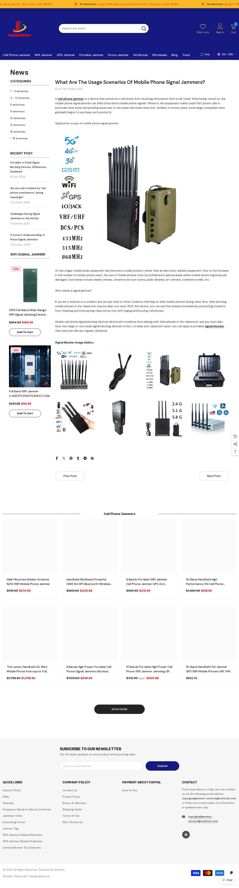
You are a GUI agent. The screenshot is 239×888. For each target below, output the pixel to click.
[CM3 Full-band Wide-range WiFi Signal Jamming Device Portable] (30, 285)
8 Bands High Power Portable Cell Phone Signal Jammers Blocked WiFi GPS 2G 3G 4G (88, 669)
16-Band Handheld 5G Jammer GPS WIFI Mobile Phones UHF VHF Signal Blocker (208, 669)
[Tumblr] (78, 458)
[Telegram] (85, 458)
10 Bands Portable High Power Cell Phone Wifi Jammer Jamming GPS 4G (149, 669)
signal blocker (214, 326)
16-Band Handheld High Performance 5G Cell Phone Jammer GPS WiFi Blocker (204, 581)
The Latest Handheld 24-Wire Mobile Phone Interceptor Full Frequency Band (27, 669)
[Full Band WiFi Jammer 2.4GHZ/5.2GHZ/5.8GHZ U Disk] (30, 366)
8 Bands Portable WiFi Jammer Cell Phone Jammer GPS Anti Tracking (146, 581)
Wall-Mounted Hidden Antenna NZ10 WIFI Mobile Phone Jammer (28, 581)
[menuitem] (29, 91)
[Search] (104, 28)
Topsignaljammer (39, 876)
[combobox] (99, 28)
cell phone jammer (71, 99)
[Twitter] (64, 458)
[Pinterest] (71, 458)
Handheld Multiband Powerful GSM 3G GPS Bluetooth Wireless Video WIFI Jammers (88, 581)
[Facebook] (56, 458)
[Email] (92, 458)
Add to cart (25, 332)
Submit (162, 766)
